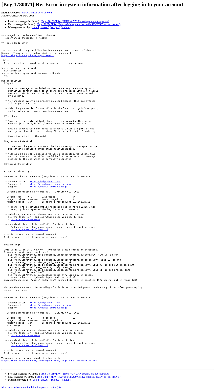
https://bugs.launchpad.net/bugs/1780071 (27, 55)
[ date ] (35, 27)
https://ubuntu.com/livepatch (29, 229)
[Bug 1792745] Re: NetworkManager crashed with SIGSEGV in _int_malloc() (78, 24)
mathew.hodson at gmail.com (36, 12)
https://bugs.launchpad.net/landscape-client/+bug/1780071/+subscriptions (49, 360)
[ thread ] (44, 27)
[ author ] (66, 27)
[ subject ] (55, 27)
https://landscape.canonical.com (50, 184)
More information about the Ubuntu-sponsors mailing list (31, 387)
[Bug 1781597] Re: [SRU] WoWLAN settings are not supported (74, 21)
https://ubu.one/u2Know (25, 219)
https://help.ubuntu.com (45, 181)
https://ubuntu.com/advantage (48, 186)
